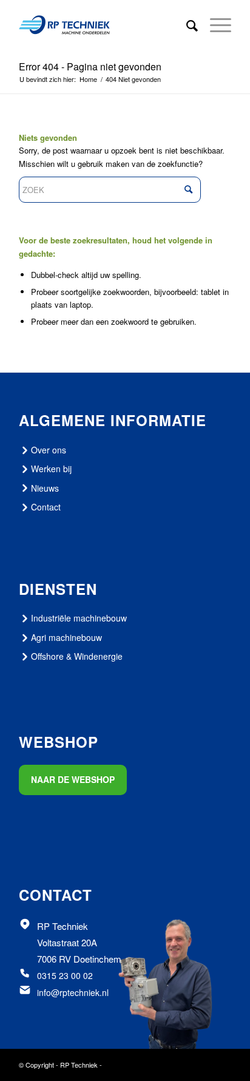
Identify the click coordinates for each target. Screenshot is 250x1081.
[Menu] (214, 25)
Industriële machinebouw (79, 618)
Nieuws (45, 488)
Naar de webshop (73, 779)
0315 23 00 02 (65, 975)
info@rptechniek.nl (73, 992)
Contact (46, 507)
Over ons (48, 450)
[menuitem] (186, 25)
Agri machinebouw (66, 637)
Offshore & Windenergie (77, 656)
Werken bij (51, 469)
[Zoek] (186, 25)
